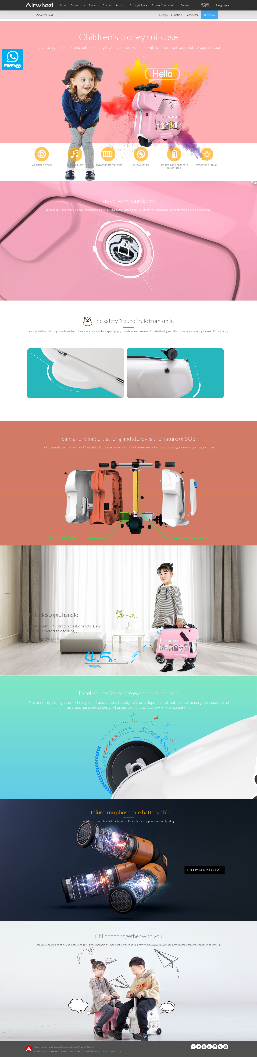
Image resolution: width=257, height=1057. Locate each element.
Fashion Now (46, 1047)
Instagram (214, 1046)
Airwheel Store (209, 1046)
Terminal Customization (164, 5)
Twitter (198, 1046)
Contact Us (186, 5)
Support (107, 5)
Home (63, 5)
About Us (82, 1047)
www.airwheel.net (49, 1051)
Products (94, 5)
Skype (220, 1046)
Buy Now (209, 14)
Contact (90, 1047)
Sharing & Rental (138, 5)
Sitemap (73, 1047)
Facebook (193, 1046)
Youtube (204, 1046)
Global (225, 1046)
